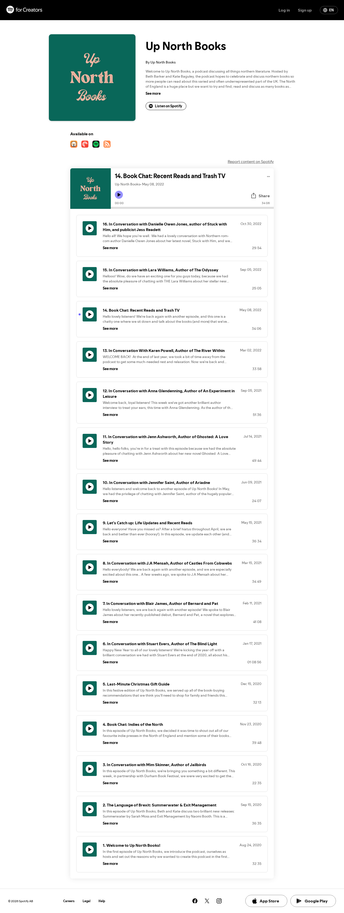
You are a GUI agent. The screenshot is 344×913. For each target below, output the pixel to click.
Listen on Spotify (168, 106)
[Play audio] (268, 175)
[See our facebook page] (195, 901)
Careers (69, 901)
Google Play (316, 901)
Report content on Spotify (251, 161)
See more (153, 93)
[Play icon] (119, 195)
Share (264, 196)
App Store (269, 901)
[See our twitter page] (207, 901)
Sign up (305, 10)
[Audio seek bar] (192, 208)
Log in (284, 10)
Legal (86, 901)
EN (331, 10)
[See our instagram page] (219, 901)
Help (101, 901)
